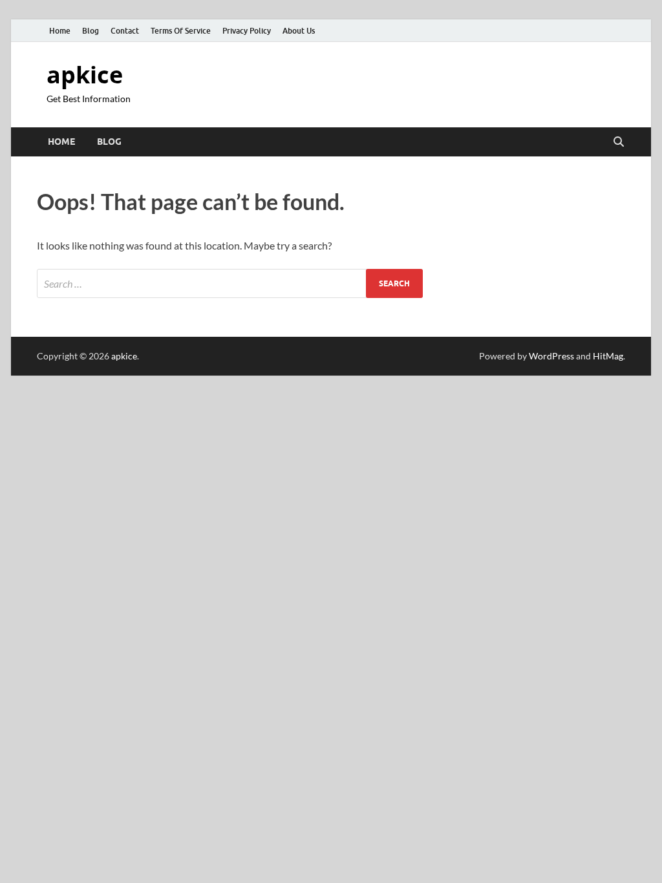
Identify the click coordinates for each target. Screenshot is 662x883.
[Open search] (618, 142)
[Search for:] (230, 283)
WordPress (551, 355)
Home (59, 31)
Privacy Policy (246, 31)
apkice (85, 74)
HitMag (608, 355)
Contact (125, 31)
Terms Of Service (181, 31)
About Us (299, 31)
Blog (90, 31)
